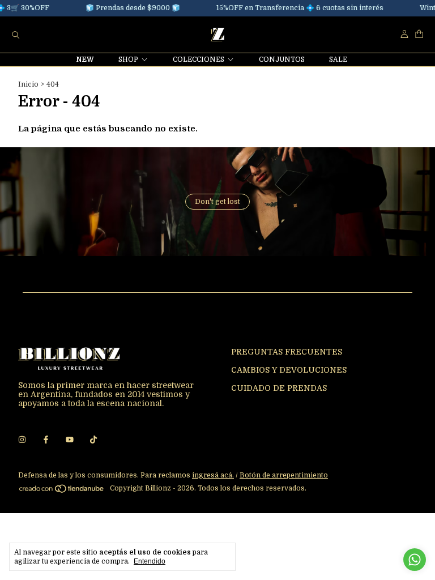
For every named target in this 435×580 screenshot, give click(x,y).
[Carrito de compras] (419, 34)
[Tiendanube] (62, 491)
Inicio (28, 84)
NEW (85, 59)
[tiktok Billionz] (93, 439)
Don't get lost (217, 202)
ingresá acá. (213, 475)
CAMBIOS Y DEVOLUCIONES (289, 369)
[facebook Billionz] (46, 439)
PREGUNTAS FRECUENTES (286, 351)
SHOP (128, 59)
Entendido (149, 561)
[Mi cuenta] (404, 34)
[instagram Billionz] (22, 439)
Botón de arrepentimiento (284, 475)
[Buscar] (15, 34)
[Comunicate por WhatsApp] (414, 559)
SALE (338, 59)
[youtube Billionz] (70, 439)
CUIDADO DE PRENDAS (279, 388)
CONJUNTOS (282, 59)
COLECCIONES (198, 59)
